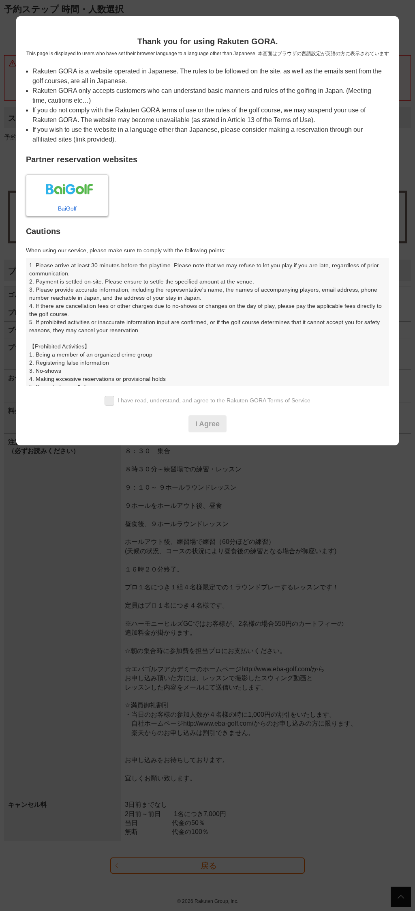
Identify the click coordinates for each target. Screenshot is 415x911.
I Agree (207, 424)
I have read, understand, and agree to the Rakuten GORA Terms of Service (214, 400)
